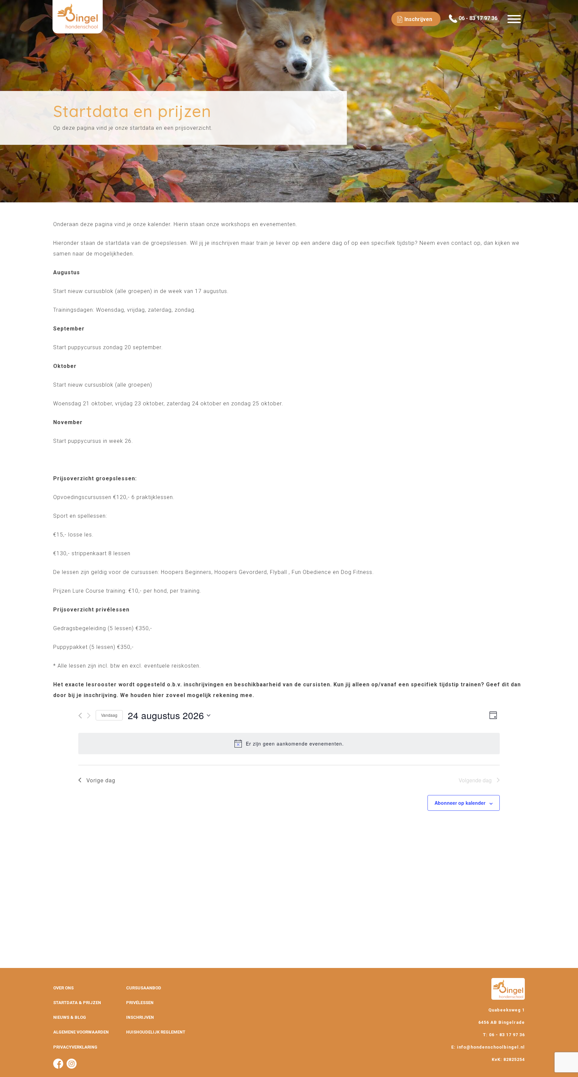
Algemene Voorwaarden (81, 1032)
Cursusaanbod (143, 987)
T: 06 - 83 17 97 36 (504, 1034)
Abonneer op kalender (460, 802)
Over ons (63, 987)
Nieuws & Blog (69, 1017)
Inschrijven (140, 1017)
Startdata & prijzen (77, 1002)
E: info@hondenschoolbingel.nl (488, 1047)
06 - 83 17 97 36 (477, 18)
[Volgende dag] (89, 715)
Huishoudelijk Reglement (155, 1032)
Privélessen (140, 1002)
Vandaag (109, 715)
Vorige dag (100, 780)
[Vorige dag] (80, 715)
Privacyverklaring (75, 1047)
